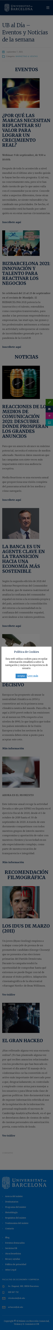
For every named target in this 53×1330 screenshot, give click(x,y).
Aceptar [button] (21, 676)
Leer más (32, 675)
